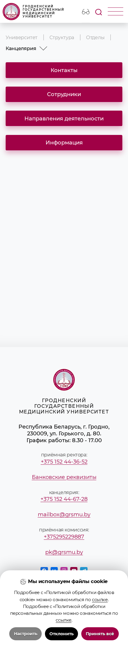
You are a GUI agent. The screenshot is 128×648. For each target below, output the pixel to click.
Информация (64, 142)
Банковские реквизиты (64, 477)
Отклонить (61, 633)
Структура (61, 37)
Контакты (64, 70)
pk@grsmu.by (64, 552)
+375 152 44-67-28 (64, 499)
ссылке (100, 599)
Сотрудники (64, 94)
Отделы (95, 37)
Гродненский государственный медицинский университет (43, 11)
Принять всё (100, 633)
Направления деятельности (64, 118)
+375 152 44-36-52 (64, 461)
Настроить (25, 633)
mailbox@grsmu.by (64, 514)
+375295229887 (64, 536)
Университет (22, 37)
